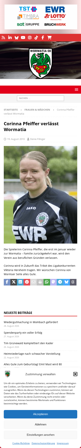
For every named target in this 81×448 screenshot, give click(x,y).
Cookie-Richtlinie (21, 443)
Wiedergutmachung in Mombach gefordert (31, 322)
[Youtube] (23, 37)
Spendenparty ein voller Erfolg (23, 332)
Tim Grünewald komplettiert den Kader (28, 343)
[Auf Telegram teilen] (60, 282)
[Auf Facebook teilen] (7, 282)
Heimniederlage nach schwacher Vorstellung (32, 353)
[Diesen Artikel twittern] (13, 282)
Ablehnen (40, 424)
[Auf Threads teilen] (73, 282)
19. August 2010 (16, 139)
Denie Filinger (37, 139)
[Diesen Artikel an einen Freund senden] (33, 282)
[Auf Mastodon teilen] (53, 282)
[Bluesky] (16, 37)
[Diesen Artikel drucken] (40, 282)
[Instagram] (29, 37)
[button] (75, 374)
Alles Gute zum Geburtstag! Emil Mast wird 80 (33, 364)
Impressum (63, 443)
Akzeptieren (40, 414)
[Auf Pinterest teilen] (27, 282)
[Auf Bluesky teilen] (66, 282)
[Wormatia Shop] (49, 37)
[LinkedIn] (10, 37)
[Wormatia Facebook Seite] (43, 37)
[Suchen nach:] (40, 98)
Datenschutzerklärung (43, 443)
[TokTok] (36, 37)
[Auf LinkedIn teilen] (20, 282)
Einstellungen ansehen (40, 434)
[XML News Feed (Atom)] (3, 37)
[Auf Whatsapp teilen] (47, 282)
